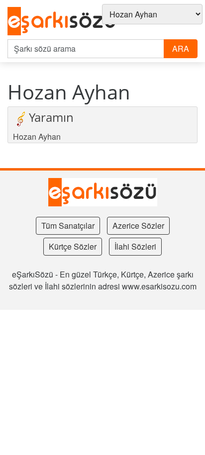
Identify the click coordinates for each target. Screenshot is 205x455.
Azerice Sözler (138, 225)
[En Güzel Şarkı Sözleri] (61, 21)
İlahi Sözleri (135, 246)
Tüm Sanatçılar (68, 225)
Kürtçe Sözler (73, 246)
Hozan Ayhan (37, 136)
